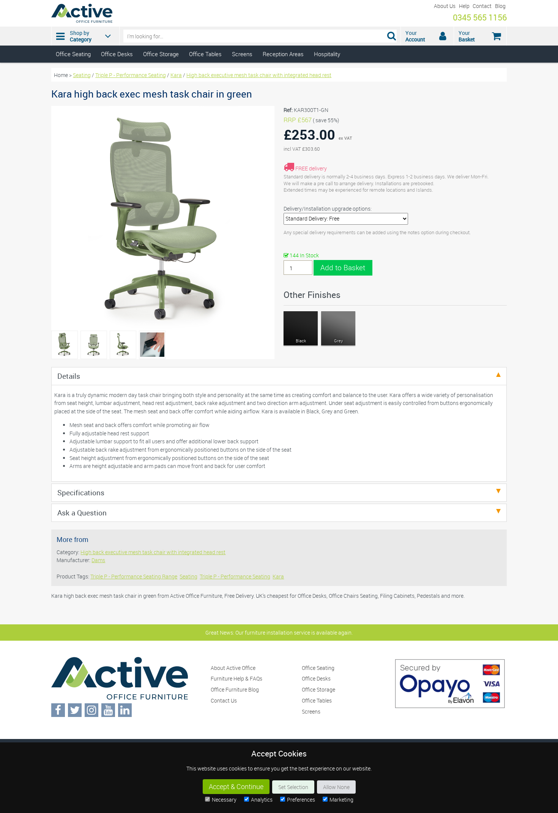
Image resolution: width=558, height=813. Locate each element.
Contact (482, 5)
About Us (445, 5)
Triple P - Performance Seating (130, 75)
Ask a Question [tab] (82, 512)
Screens (242, 54)
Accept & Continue (236, 786)
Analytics (262, 799)
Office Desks (117, 54)
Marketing (341, 799)
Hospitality (327, 54)
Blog (500, 5)
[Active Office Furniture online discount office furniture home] (81, 20)
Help (464, 5)
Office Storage (161, 54)
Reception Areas (283, 54)
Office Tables (205, 54)
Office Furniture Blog (235, 689)
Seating (82, 75)
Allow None (336, 787)
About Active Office (233, 667)
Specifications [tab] (80, 492)
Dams (98, 560)
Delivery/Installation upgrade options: (328, 208)
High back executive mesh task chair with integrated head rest (258, 75)
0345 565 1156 (480, 17)
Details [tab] (68, 376)
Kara (176, 75)
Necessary (224, 799)
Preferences (301, 799)
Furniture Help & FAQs (236, 678)
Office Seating (73, 54)
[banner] (279, 31)
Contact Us (224, 700)
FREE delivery (311, 168)
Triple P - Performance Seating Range (133, 576)
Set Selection (293, 787)
